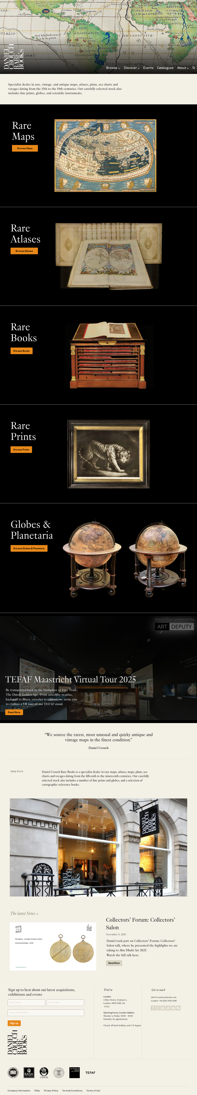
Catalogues (165, 68)
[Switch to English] (181, 3)
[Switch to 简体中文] (188, 3)
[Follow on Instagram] (158, 1008)
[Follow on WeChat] (178, 1008)
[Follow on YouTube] (173, 1008)
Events (148, 68)
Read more (114, 963)
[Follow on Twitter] (168, 1008)
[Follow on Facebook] (153, 1008)
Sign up (14, 1023)
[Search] (194, 68)
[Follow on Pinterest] (163, 1008)
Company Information (19, 1090)
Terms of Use (93, 1090)
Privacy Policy (51, 1090)
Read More (14, 712)
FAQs (37, 1090)
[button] (173, 3)
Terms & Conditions (72, 1090)
